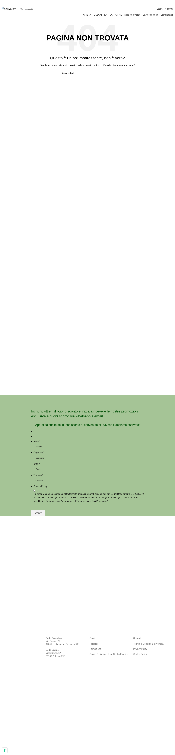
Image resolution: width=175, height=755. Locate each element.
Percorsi (94, 644)
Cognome (38, 452)
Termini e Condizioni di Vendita (148, 644)
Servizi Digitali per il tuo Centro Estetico (109, 654)
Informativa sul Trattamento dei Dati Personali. (84, 501)
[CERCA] (146, 9)
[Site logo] (9, 9)
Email (36, 464)
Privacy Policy (40, 486)
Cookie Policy (140, 654)
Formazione (95, 649)
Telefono (38, 475)
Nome (36, 441)
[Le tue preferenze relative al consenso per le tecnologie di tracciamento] (4, 750)
